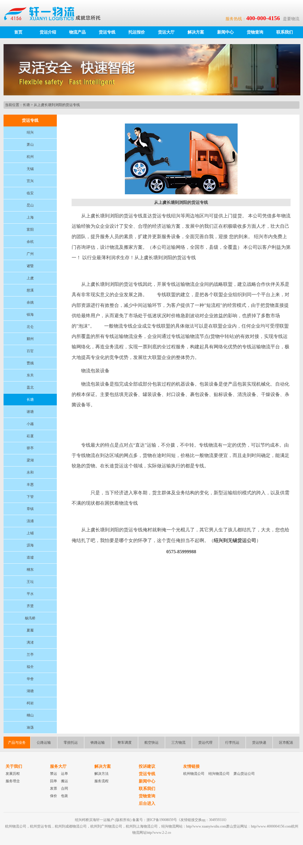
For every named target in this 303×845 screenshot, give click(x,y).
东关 (30, 375)
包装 (64, 796)
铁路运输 (98, 742)
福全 (30, 667)
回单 (53, 781)
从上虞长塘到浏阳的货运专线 (57, 105)
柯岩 (30, 703)
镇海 (30, 314)
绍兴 (30, 132)
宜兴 (30, 181)
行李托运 (232, 742)
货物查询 (255, 32)
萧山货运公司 (244, 774)
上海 (30, 217)
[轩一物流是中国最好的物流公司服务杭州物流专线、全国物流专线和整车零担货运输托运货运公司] (55, 13)
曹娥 (30, 363)
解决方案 (196, 32)
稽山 (30, 715)
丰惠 (30, 484)
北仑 (30, 327)
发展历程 (13, 774)
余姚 (30, 302)
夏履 (30, 630)
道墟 (30, 557)
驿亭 (30, 448)
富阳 (30, 229)
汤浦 (30, 521)
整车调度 (124, 742)
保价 (53, 796)
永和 (30, 472)
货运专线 (107, 32)
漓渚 (30, 642)
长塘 (26, 105)
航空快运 (151, 742)
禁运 (53, 774)
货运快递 (259, 742)
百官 (30, 351)
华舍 (30, 679)
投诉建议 (147, 766)
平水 (30, 594)
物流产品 (77, 32)
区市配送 (286, 742)
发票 (53, 788)
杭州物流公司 (193, 774)
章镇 (30, 509)
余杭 (30, 242)
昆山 (30, 205)
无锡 (30, 169)
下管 (30, 497)
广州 (30, 254)
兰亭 (30, 654)
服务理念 (13, 781)
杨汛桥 (30, 618)
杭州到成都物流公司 (71, 826)
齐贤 (30, 606)
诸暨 (30, 266)
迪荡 (30, 727)
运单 (64, 774)
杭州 (30, 157)
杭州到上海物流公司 (142, 826)
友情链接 (191, 766)
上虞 (30, 278)
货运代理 (205, 742)
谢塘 (30, 412)
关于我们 (14, 766)
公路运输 (44, 742)
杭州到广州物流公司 (106, 826)
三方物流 (178, 742)
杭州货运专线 (40, 826)
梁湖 (30, 460)
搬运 (64, 781)
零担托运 (71, 742)
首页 (18, 32)
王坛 (30, 582)
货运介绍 (48, 32)
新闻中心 (225, 32)
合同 (64, 788)
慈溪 (30, 290)
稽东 (30, 569)
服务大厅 (58, 766)
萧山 (30, 144)
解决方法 (101, 774)
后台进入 (147, 803)
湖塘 (30, 691)
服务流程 (101, 781)
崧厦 (30, 436)
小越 (30, 424)
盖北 (30, 387)
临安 (30, 193)
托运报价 (136, 32)
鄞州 (30, 339)
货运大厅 (166, 32)
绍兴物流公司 (219, 774)
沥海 (30, 545)
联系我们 (284, 32)
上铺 (30, 533)
